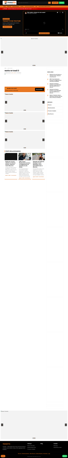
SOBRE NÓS (9, 6)
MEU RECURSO (55, 2)
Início (5, 68)
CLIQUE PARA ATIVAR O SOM (44, 33)
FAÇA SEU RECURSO (15, 6)
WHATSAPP (61, 2)
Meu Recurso (51, 113)
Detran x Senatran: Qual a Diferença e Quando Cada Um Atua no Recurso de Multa (56, 96)
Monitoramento (51, 107)
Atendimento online (58, 447)
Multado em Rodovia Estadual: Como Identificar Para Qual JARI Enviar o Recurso (38, 164)
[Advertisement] (55, 140)
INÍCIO (4, 6)
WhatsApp (56, 445)
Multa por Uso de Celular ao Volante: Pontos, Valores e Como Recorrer (10, 163)
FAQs (36, 6)
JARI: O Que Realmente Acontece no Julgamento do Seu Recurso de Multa (24, 164)
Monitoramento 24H (31, 447)
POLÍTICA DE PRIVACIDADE (29, 6)
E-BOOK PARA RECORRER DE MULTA (44, 6)
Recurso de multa (31, 445)
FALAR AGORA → (39, 89)
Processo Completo (52, 110)
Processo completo (31, 449)
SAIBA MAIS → (35, 8)
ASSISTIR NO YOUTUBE (7, 26)
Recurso (49, 104)
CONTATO (21, 6)
